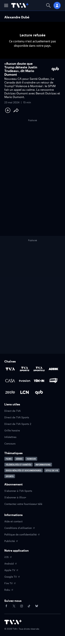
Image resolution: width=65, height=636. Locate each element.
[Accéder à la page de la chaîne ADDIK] (53, 369)
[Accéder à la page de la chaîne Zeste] (10, 392)
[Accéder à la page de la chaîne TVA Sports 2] (39, 369)
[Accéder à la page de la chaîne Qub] (39, 392)
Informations (43, 464)
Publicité (9, 541)
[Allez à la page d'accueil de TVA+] (20, 5)
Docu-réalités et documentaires (23, 470)
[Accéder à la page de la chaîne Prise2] (53, 380)
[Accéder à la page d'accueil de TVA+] (13, 622)
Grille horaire (12, 430)
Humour (31, 459)
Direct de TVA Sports (16, 417)
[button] (6, 5)
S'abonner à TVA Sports (18, 490)
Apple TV (9, 570)
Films (9, 459)
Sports (10, 476)
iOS (6, 557)
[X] (14, 606)
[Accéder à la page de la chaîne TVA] (10, 369)
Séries (19, 459)
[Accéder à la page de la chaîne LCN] (24, 392)
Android (9, 563)
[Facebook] (6, 606)
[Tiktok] (29, 606)
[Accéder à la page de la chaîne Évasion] (24, 380)
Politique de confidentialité (20, 534)
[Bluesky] (37, 606)
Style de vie (52, 470)
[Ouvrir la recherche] (48, 5)
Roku (7, 589)
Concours (10, 443)
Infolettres (10, 436)
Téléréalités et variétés (18, 464)
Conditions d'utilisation (18, 527)
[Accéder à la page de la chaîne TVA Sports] (24, 369)
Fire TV (8, 583)
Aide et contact (13, 521)
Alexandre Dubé (16, 17)
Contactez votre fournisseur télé (23, 503)
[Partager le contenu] (16, 110)
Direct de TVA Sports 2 (17, 423)
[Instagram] (21, 606)
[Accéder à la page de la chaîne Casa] (10, 380)
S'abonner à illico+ (15, 497)
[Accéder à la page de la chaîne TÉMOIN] (39, 380)
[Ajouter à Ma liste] (7, 110)
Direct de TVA (12, 410)
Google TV (10, 576)
